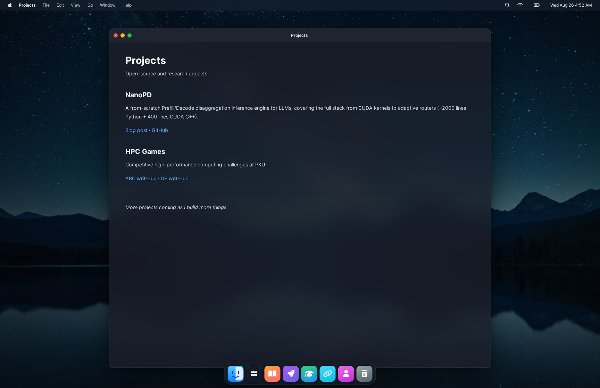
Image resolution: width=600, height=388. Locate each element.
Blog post (136, 130)
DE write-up (175, 178)
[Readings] (273, 374)
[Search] (507, 5)
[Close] (116, 35)
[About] (346, 374)
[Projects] (291, 374)
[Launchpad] (254, 374)
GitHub (160, 130)
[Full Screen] (129, 35)
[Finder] (236, 374)
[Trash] (365, 374)
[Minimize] (122, 35)
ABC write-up (141, 178)
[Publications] (309, 374)
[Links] (328, 374)
